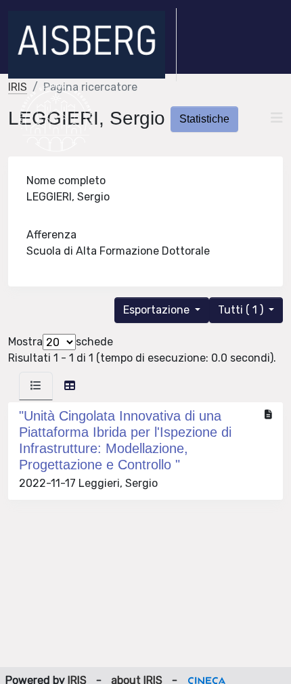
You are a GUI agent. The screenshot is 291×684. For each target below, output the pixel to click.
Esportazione (157, 309)
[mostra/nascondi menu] (277, 118)
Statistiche (204, 119)
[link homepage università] (56, 117)
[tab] (36, 386)
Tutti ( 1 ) (242, 309)
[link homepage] (92, 44)
